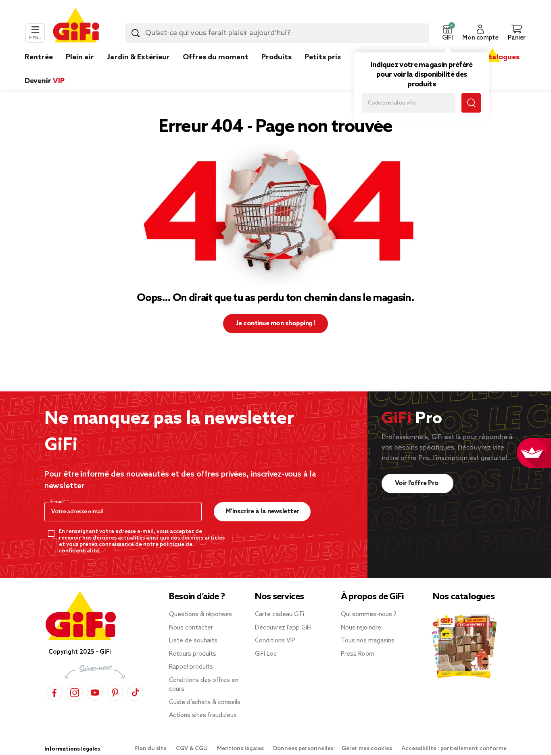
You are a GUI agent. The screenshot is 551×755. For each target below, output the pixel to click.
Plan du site (151, 748)
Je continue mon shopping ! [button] (275, 323)
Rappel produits (191, 667)
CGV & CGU (192, 748)
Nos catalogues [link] (492, 57)
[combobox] (277, 33)
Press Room (357, 654)
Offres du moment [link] (215, 57)
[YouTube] (95, 691)
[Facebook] (54, 691)
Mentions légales (241, 748)
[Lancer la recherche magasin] (471, 103)
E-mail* (58, 502)
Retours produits (192, 654)
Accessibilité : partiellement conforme (454, 748)
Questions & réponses (200, 614)
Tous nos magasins (367, 640)
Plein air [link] (80, 57)
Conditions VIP (275, 640)
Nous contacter (191, 628)
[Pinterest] (115, 691)
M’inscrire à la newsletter (262, 511)
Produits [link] (276, 57)
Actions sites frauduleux (203, 715)
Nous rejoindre (361, 628)
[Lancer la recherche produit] (135, 33)
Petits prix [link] (323, 57)
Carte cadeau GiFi (279, 614)
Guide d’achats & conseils (204, 702)
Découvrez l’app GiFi (283, 628)
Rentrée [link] (39, 57)
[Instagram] (75, 691)
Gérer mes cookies (367, 748)
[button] (447, 33)
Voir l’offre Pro (417, 483)
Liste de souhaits (193, 640)
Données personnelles (303, 748)
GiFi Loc (266, 654)
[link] (276, 69)
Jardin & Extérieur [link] (138, 57)
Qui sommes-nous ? (369, 614)
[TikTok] (135, 691)
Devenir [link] (45, 81)
